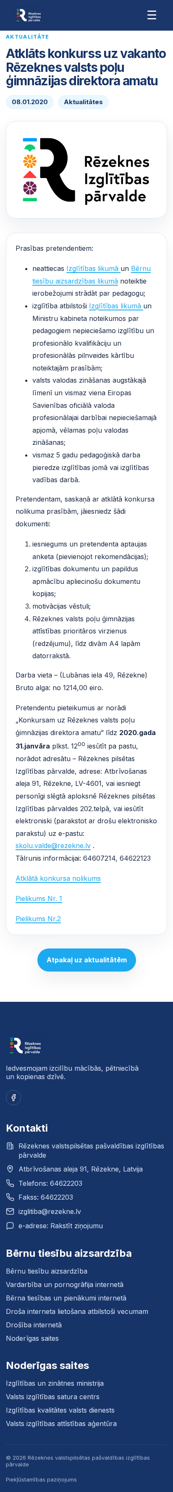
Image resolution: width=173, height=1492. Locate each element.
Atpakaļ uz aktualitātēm (87, 960)
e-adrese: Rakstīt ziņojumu (60, 1225)
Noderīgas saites (32, 1338)
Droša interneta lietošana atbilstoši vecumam (77, 1311)
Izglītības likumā (93, 268)
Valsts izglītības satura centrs (53, 1396)
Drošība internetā (34, 1325)
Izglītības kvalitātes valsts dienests (60, 1410)
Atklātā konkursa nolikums (58, 878)
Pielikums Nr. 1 (39, 898)
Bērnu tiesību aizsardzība (46, 1271)
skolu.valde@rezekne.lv (53, 845)
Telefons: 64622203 (50, 1183)
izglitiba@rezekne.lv (49, 1211)
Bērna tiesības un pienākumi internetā (66, 1298)
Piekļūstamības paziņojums (41, 1479)
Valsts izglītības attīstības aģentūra (61, 1423)
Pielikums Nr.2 (38, 918)
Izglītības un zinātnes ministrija (55, 1383)
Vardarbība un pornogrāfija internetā (64, 1284)
